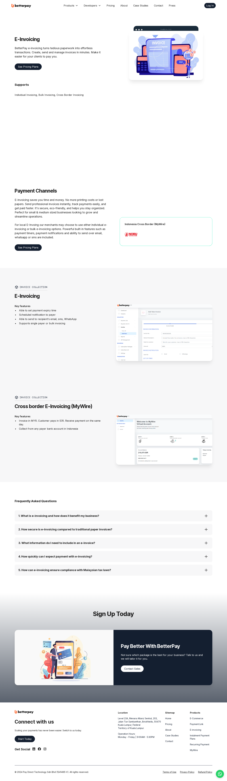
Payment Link (196, 724)
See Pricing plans (28, 66)
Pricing (111, 5)
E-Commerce (196, 718)
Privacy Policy (187, 772)
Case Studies (140, 5)
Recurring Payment (199, 744)
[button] (70, 5)
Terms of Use (169, 772)
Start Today (25, 738)
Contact (158, 5)
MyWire (194, 750)
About (124, 5)
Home (168, 718)
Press (172, 5)
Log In (210, 5)
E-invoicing (195, 729)
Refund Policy (205, 772)
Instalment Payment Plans (199, 737)
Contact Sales (132, 668)
